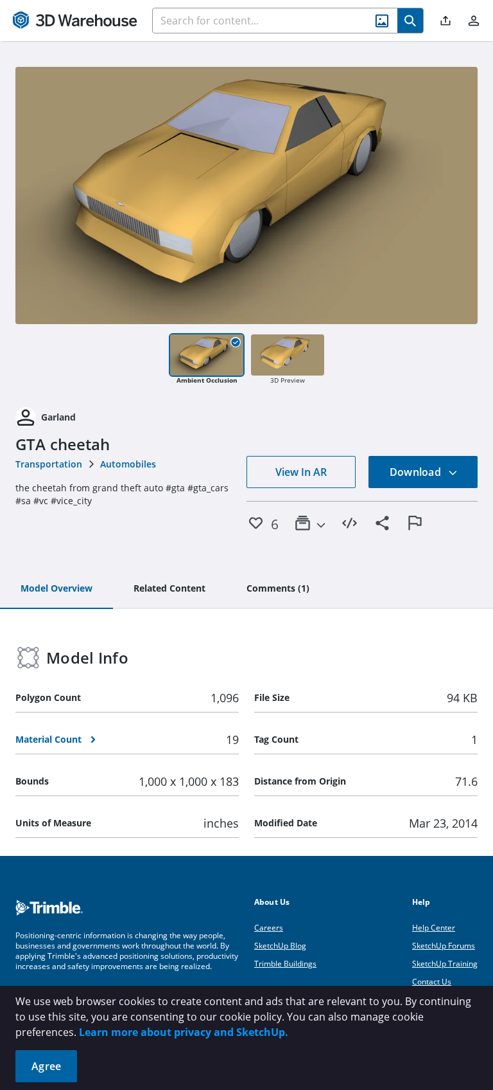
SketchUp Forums (443, 945)
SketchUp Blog (280, 945)
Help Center (433, 927)
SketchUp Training (445, 963)
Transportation (48, 464)
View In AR (301, 472)
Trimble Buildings (285, 963)
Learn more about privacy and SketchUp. (183, 1032)
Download (417, 472)
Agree (46, 1066)
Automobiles (128, 464)
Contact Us (431, 981)
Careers (268, 927)
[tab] (56, 589)
